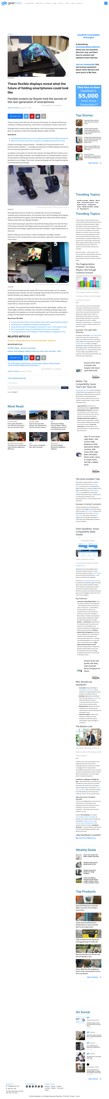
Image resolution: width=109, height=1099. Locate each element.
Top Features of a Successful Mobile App (94, 1057)
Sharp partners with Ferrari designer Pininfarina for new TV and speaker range (39, 327)
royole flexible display (16, 365)
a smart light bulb (94, 335)
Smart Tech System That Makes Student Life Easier (91, 855)
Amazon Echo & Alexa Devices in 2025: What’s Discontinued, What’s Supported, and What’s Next (92, 139)
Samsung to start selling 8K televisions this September (30, 324)
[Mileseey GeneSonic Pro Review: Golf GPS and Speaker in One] (88, 948)
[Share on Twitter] (26, 116)
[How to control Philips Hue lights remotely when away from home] (79, 148)
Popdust (47, 1086)
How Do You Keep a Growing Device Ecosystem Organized (94, 1035)
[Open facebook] (30, 1086)
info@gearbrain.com (13, 1086)
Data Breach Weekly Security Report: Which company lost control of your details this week (59, 426)
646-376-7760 (12, 1088)
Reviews (47, 3)
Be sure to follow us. (86, 837)
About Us (79, 3)
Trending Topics (88, 194)
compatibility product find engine (85, 817)
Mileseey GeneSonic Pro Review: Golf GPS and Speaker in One (88, 955)
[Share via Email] (37, 116)
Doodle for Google (82, 200)
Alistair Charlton (14, 108)
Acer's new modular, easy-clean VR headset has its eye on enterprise (35, 329)
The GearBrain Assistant (91, 580)
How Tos (60, 3)
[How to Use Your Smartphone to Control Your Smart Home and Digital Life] (79, 157)
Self (52, 421)
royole (33, 363)
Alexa (85, 349)
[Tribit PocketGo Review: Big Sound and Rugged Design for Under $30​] (88, 933)
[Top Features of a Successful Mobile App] (80, 1057)
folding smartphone (22, 363)
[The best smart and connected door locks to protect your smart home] (79, 122)
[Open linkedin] (42, 1086)
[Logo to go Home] (12, 3)
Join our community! (85, 64)
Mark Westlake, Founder (93, 1067)
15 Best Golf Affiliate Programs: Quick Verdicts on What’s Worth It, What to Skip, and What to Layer (91, 880)
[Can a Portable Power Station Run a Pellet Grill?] (80, 1046)
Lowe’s (96, 698)
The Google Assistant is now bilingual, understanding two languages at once (38, 332)
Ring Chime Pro (84, 209)
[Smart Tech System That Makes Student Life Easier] (79, 857)
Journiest (47, 1088)
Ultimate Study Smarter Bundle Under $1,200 (90, 863)
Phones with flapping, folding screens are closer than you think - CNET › (35, 351)
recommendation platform (88, 47)
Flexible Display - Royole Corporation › (22, 348)
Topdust (53, 1086)
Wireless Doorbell (87, 207)
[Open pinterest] (33, 1086)
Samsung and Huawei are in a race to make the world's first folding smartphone (39, 138)
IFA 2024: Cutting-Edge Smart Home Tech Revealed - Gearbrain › (32, 340)
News (67, 3)
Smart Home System (88, 202)
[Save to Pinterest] (32, 116)
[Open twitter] (27, 1086)
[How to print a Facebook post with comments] (38, 436)
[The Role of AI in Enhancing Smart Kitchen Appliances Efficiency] (17, 436)
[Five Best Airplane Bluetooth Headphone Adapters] (60, 436)
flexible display (42, 363)
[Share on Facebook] (15, 116)
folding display (54, 363)
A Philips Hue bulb (81, 343)
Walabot (91, 200)
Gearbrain (92, 1032)
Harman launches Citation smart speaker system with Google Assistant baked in (39, 322)
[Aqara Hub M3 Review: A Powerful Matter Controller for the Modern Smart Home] (88, 900)
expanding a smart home (86, 690)
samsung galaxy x (33, 365)
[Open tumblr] (39, 1086)
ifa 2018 (11, 363)
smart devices (97, 573)
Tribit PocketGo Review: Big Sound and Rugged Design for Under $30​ (87, 941)
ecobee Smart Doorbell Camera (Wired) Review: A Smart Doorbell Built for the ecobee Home (92, 131)
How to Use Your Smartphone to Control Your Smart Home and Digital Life (92, 156)
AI (84, 622)
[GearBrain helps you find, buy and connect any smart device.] (80, 1021)
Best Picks (39, 3)
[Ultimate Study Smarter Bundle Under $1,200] (79, 865)
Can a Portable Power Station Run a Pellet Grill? (93, 1046)
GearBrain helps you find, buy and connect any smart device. (94, 1024)
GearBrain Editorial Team (93, 1020)
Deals (54, 3)
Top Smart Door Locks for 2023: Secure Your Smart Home (91, 121)
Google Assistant (89, 821)
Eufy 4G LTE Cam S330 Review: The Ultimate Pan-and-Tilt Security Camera (38, 425)
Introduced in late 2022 (82, 390)
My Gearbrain (29, 3)
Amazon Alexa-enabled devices (85, 823)
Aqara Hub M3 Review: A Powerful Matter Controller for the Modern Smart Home (87, 908)
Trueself (58, 1086)
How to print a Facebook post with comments (37, 446)
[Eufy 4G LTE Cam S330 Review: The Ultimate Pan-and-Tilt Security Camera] (38, 415)
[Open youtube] (36, 1086)
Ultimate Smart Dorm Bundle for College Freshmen (89, 871)
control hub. (89, 511)
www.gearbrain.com (80, 565)
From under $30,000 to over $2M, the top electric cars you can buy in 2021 (16, 425)
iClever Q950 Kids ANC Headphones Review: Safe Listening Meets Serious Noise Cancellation (88, 971)
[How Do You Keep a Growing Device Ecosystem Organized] (80, 1035)
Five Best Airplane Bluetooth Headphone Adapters (58, 447)
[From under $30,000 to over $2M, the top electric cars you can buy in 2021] (17, 415)
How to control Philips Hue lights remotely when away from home (92, 147)
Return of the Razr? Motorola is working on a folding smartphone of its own (38, 141)
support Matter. (94, 408)
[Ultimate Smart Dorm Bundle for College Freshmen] (79, 872)
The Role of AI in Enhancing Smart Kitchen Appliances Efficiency (17, 447)
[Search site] (106, 3)
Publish (65, 387)
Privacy (72, 1096)
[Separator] (43, 116)
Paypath (53, 1088)
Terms (78, 1096)
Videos (73, 3)
